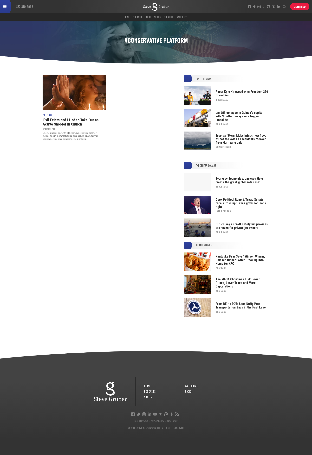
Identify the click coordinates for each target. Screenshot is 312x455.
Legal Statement (141, 421)
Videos (157, 17)
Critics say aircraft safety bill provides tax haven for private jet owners (242, 226)
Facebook (249, 6)
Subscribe (169, 17)
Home (127, 17)
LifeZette (50, 129)
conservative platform (156, 7)
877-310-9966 (24, 6)
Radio (148, 17)
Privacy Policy (157, 421)
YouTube (155, 414)
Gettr (264, 6)
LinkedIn (278, 6)
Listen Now (300, 6)
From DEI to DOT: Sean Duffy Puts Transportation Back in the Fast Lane (241, 305)
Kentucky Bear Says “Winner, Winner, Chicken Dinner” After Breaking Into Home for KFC (240, 260)
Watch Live (182, 17)
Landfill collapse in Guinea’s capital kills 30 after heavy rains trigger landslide (239, 116)
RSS (177, 414)
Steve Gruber (110, 391)
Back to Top (172, 421)
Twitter (254, 6)
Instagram (259, 6)
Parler (268, 6)
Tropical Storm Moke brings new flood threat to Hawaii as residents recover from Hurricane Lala (241, 139)
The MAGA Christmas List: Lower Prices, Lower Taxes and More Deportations (238, 282)
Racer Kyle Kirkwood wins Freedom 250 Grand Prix (242, 93)
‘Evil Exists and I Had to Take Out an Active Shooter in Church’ (70, 122)
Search (284, 6)
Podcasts (137, 17)
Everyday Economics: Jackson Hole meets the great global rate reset (239, 180)
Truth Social (160, 414)
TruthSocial (273, 6)
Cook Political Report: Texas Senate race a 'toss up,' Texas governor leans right (241, 203)
